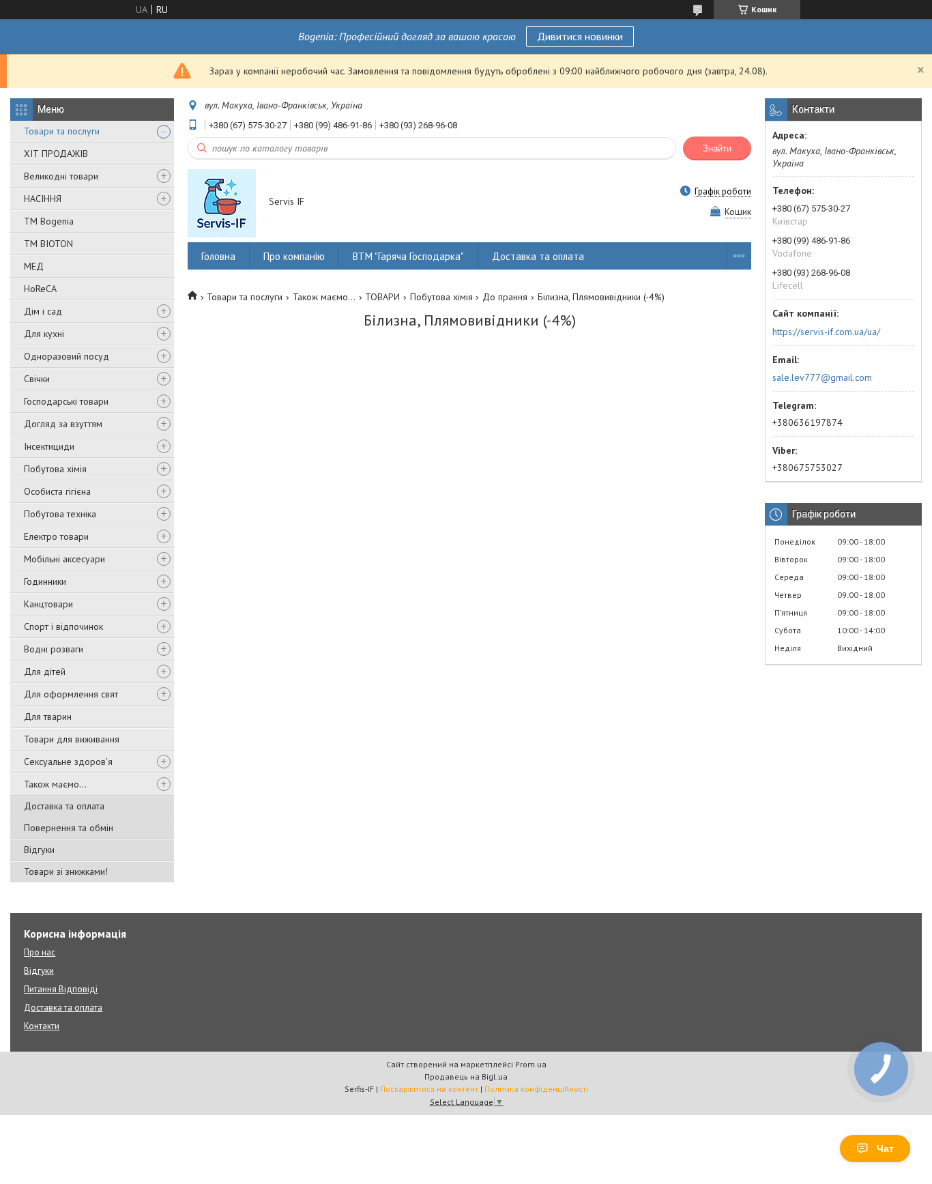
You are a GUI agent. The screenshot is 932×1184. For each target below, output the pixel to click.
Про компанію (294, 256)
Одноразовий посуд (66, 356)
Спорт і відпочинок (63, 626)
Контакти (41, 1026)
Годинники (45, 581)
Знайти (717, 148)
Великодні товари (61, 176)
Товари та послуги (62, 131)
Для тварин (48, 716)
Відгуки (39, 849)
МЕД (34, 266)
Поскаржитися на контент (429, 1089)
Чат (885, 1148)
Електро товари (56, 536)
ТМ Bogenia (49, 221)
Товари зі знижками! (66, 871)
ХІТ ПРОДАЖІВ (56, 153)
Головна (218, 256)
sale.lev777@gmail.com (822, 377)
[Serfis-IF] (222, 202)
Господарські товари (66, 401)
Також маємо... (55, 784)
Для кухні (44, 334)
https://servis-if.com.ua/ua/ (826, 332)
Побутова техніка (60, 514)
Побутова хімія (55, 469)
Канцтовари (48, 604)
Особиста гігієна (57, 491)
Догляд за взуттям (63, 424)
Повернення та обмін (68, 828)
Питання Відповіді (61, 989)
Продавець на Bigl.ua (466, 1076)
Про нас (39, 952)
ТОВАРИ (382, 297)
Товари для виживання (71, 739)
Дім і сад (43, 311)
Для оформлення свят (71, 694)
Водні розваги (53, 649)
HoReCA (40, 289)
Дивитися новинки (580, 36)
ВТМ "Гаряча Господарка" (408, 256)
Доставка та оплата (64, 806)
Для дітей (44, 671)
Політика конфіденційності (536, 1089)
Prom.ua (531, 1064)
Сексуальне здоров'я (68, 761)
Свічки (37, 379)
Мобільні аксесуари (64, 559)
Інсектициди (49, 446)
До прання (504, 297)
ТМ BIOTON (48, 243)
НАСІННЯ (42, 198)
